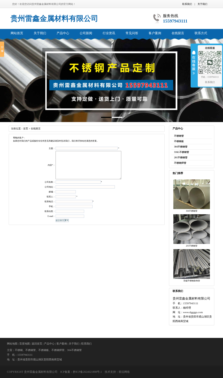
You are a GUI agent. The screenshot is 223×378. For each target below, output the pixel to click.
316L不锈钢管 (181, 152)
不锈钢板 (179, 141)
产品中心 (49, 343)
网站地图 (12, 343)
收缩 (194, 65)
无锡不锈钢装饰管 (191, 280)
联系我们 (187, 4)
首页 (25, 128)
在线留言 (36, 128)
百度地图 (24, 343)
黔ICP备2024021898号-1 (87, 371)
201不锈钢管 (180, 157)
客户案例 (61, 343)
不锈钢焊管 (180, 163)
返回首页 (37, 343)
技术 (107, 371)
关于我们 (202, 4)
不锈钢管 (179, 136)
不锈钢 (19, 350)
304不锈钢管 (180, 146)
